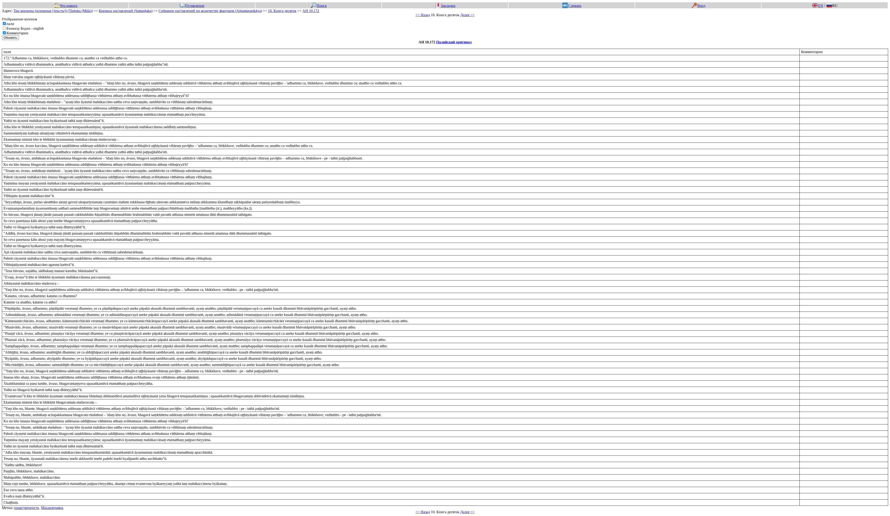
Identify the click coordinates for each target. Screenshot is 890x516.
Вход (701, 6)
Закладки (448, 6)
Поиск (322, 6)
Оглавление (195, 6)
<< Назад (423, 15)
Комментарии (17, 33)
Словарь (574, 6)
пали (10, 24)
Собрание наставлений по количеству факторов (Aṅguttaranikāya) (210, 11)
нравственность (26, 508)
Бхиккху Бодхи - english (25, 28)
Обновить (10, 37)
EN (820, 6)
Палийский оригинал (454, 42)
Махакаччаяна (52, 508)
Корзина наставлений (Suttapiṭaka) (126, 11)
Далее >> (467, 15)
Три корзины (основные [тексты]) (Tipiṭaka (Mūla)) (53, 11)
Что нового (68, 6)
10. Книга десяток (282, 11)
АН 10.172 (310, 11)
